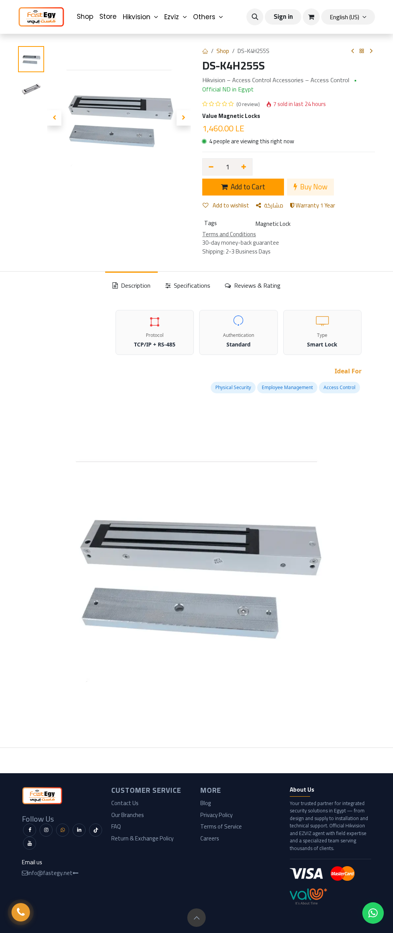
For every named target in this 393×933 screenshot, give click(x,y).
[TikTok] (95, 830)
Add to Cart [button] (247, 187)
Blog (205, 803)
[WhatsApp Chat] (373, 913)
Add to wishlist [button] (230, 205)
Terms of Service (221, 826)
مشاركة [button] (273, 205)
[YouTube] (29, 843)
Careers (209, 838)
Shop (222, 50)
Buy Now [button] (313, 187)
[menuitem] (85, 17)
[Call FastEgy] (21, 912)
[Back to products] (362, 51)
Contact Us (125, 803)
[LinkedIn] (79, 830)
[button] (254, 16)
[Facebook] (29, 830)
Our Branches (127, 814)
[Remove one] (211, 167)
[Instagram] (46, 830)
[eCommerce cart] (311, 16)
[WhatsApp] (62, 830)
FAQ (116, 826)
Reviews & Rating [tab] (257, 285)
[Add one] (244, 167)
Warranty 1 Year (314, 205)
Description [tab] (134, 285)
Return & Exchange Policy (142, 838)
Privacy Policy (216, 814)
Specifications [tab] (191, 285)
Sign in (283, 16)
